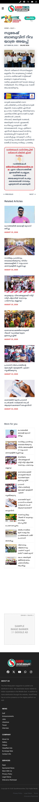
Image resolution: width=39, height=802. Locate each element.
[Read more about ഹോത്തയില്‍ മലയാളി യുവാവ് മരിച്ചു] (19, 214)
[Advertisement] (19, 591)
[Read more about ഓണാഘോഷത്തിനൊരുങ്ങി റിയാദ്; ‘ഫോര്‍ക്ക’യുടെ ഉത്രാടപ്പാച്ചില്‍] (19, 319)
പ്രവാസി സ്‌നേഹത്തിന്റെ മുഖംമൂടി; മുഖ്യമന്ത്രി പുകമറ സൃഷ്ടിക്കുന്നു (16, 368)
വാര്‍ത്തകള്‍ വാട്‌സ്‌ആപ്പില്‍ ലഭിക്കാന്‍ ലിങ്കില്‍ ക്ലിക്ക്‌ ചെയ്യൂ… (19, 153)
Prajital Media (33, 788)
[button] (3, 8)
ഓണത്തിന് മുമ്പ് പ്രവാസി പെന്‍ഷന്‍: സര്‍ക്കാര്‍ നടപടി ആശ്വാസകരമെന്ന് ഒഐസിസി (17, 403)
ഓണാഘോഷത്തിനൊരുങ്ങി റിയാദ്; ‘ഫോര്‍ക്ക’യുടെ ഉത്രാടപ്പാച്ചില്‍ (16, 333)
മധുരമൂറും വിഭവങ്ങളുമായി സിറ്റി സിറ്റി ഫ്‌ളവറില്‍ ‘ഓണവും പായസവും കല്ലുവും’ (18, 298)
